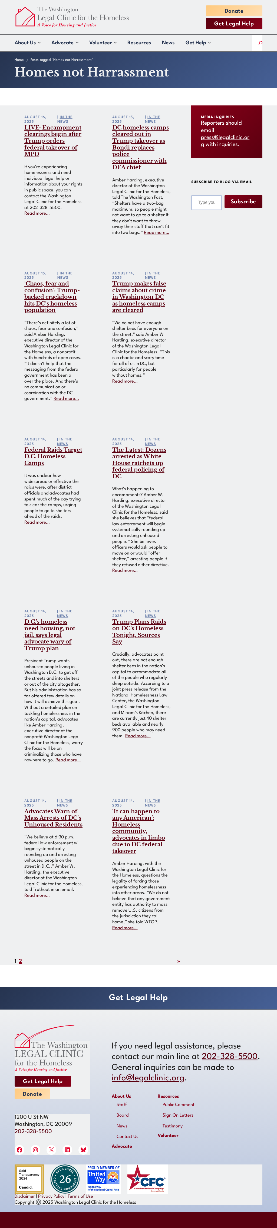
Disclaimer (25, 1196)
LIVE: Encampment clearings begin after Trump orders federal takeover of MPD (52, 141)
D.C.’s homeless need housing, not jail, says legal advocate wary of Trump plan (49, 635)
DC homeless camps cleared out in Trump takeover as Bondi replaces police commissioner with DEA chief (140, 147)
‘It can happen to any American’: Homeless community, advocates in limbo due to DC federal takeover (138, 831)
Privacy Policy (51, 1196)
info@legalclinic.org (148, 1078)
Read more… (37, 213)
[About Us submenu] (39, 43)
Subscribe (243, 202)
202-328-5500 (33, 1131)
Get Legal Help (234, 24)
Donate (234, 11)
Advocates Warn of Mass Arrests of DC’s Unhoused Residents (53, 818)
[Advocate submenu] (76, 43)
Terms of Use (80, 1196)
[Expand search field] (260, 43)
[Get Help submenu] (209, 43)
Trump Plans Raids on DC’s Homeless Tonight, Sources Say (139, 632)
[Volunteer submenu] (115, 43)
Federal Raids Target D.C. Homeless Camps (53, 457)
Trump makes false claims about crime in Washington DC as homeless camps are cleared (139, 297)
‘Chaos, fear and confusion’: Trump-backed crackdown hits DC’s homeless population (52, 297)
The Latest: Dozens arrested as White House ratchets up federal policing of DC (139, 463)
